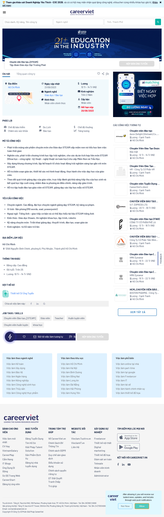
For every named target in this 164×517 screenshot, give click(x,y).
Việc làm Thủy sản (15, 388)
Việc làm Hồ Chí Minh (71, 363)
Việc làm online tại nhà (127, 363)
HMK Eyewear (136, 257)
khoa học (37, 324)
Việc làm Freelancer (126, 376)
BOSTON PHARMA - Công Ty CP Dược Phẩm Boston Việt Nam (143, 293)
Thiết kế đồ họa (102, 454)
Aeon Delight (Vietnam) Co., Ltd (143, 134)
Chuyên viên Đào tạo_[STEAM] (20, 318)
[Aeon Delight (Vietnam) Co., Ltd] (121, 136)
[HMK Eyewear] (121, 260)
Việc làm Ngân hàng (16, 376)
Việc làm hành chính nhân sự (130, 388)
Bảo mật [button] (134, 151)
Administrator (101, 475)
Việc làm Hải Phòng (71, 388)
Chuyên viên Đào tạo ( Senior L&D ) (142, 254)
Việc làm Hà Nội (69, 368)
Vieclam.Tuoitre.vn (81, 438)
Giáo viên (45, 318)
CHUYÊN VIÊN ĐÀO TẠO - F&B (143, 236)
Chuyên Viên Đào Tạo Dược (145, 148)
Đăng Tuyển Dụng (34, 438)
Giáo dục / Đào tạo (54, 95)
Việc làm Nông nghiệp (17, 380)
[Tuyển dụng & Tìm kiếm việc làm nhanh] (82, 12)
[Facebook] (118, 464)
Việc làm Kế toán (15, 363)
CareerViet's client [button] (139, 187)
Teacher (59, 318)
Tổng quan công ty (25, 73)
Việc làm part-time (125, 368)
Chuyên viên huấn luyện (16, 324)
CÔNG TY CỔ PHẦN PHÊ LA (143, 222)
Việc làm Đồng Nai (70, 376)
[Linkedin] (123, 464)
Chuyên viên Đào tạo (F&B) (145, 218)
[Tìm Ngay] (158, 22)
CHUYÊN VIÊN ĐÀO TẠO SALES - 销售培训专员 (143, 201)
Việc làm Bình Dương (71, 372)
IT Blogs (6, 463)
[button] (161, 2)
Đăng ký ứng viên (11, 484)
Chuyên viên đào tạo (141, 130)
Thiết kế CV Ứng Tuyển (22, 293)
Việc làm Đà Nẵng (70, 384)
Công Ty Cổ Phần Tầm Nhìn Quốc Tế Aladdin (143, 240)
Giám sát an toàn (103, 459)
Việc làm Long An (70, 380)
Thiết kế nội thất (102, 442)
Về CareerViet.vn (57, 438)
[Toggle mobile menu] (4, 12)
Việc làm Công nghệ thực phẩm (22, 392)
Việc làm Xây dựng (15, 368)
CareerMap (8, 454)
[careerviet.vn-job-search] (128, 437)
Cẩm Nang (7, 459)
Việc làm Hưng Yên (70, 392)
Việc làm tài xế (123, 384)
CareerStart (8, 479)
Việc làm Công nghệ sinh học (21, 384)
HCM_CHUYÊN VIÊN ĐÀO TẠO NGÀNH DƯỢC (143, 289)
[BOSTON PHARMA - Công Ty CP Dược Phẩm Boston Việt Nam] (121, 295)
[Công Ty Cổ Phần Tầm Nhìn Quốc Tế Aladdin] (121, 242)
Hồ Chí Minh (14, 87)
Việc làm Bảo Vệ (14, 372)
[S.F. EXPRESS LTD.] (121, 207)
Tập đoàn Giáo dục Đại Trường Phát (28, 65)
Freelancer (100, 438)
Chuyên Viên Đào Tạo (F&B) (141, 165)
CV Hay (6, 446)
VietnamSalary (10, 450)
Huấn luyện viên (76, 318)
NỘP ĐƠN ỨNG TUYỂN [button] (136, 63)
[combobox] (28, 22)
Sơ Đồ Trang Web (11, 475)
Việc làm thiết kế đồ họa (128, 392)
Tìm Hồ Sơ (30, 442)
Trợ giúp (52, 486)
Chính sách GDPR (57, 450)
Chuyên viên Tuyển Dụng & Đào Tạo (144, 183)
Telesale (98, 463)
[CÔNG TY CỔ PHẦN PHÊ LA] (121, 224)
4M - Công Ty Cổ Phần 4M (142, 169)
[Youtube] (129, 464)
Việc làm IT (121, 380)
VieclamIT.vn (78, 442)
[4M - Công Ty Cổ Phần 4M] (121, 171)
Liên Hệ (75, 447)
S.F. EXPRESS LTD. (139, 204)
